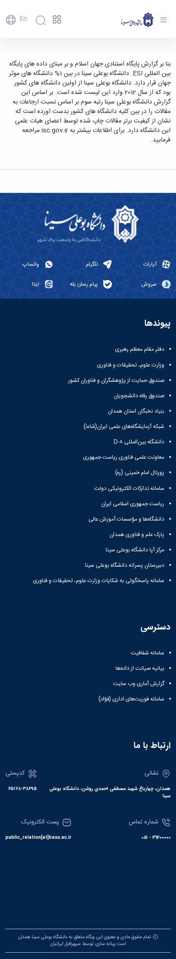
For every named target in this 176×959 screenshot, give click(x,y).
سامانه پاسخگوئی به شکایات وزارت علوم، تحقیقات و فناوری (98, 580)
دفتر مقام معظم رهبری (139, 349)
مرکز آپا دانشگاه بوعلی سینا (135, 550)
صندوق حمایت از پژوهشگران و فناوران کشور (116, 380)
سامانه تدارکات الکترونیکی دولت (129, 488)
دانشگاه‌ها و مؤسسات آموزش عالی (126, 519)
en (23, 19)
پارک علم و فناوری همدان (137, 534)
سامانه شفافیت (147, 653)
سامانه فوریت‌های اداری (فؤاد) (131, 699)
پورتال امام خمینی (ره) (139, 472)
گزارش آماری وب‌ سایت (138, 683)
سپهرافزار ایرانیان (65, 944)
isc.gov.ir (55, 130)
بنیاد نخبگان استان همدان (136, 411)
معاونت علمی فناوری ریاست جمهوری (123, 457)
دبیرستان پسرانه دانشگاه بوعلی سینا (124, 565)
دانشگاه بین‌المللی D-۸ (139, 442)
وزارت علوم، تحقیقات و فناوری (130, 365)
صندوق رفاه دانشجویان (139, 395)
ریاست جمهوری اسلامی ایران (132, 503)
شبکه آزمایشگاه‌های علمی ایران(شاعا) (123, 426)
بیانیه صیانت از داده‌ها (140, 668)
